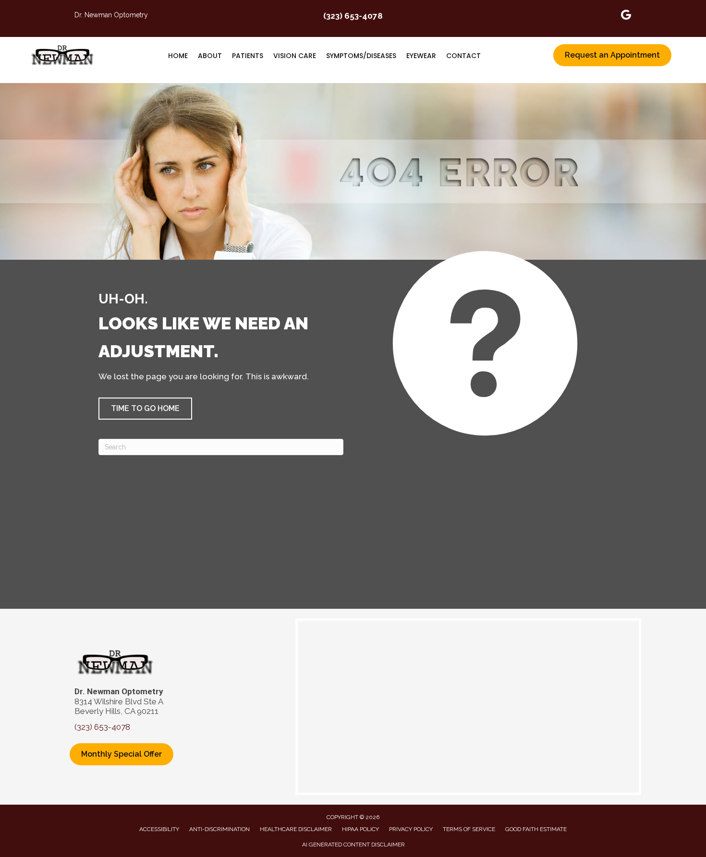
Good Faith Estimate (536, 829)
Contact (463, 55)
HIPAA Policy (360, 829)
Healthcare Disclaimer (296, 829)
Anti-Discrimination (219, 829)
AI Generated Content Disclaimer (353, 844)
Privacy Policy (411, 829)
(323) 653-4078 (353, 16)
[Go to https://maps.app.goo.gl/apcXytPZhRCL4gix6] (626, 16)
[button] (145, 409)
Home (178, 55)
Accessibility (159, 829)
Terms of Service (469, 829)
